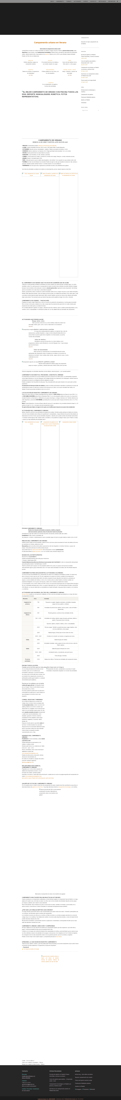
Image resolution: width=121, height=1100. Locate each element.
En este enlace (25, 594)
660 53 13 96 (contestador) (29, 1086)
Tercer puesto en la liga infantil (88, 80)
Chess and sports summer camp (83, 1080)
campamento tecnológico (65, 787)
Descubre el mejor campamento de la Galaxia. (89, 42)
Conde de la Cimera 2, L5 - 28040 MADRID (46, 1099)
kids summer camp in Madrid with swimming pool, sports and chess (38, 778)
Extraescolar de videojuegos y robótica (88, 90)
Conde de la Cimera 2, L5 (28, 1076)
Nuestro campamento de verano (83, 1077)
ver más (31, 75)
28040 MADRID (26, 1078)
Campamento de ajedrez (87, 94)
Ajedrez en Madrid (85, 99)
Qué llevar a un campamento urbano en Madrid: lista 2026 (90, 74)
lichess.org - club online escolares (84, 1074)
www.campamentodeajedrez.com (30, 753)
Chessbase (83, 102)
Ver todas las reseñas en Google (31, 949)
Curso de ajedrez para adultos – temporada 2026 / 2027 (88, 62)
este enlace (59, 936)
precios (47, 54)
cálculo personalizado (37, 549)
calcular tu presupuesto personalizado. (47, 145)
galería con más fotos (37, 787)
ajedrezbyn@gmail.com (27, 762)
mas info (31, 358)
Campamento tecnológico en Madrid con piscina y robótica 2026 (90, 68)
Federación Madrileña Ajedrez (88, 97)
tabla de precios (37, 551)
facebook (86, 1089)
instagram (79, 1089)
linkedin (93, 1089)
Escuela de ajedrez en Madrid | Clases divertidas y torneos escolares (90, 55)
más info (31, 326)
